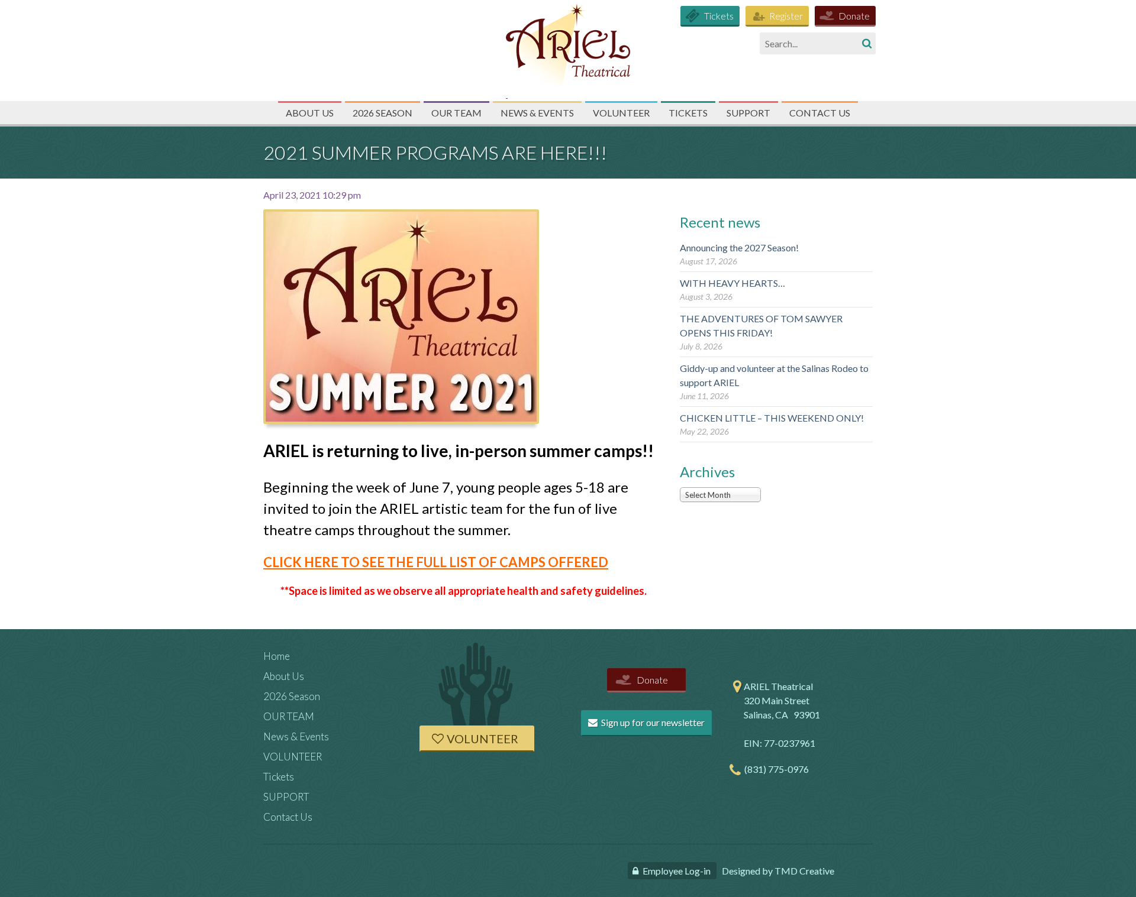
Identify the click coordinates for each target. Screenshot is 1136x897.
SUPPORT (748, 112)
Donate (854, 15)
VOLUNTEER (621, 112)
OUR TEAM (456, 112)
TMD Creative (804, 870)
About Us (310, 112)
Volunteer (482, 738)
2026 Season (382, 112)
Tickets (719, 15)
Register (786, 15)
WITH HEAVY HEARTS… (732, 283)
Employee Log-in (677, 870)
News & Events (537, 112)
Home (276, 656)
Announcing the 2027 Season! (739, 247)
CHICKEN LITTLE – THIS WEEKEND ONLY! (772, 417)
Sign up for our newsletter (652, 722)
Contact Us (819, 112)
